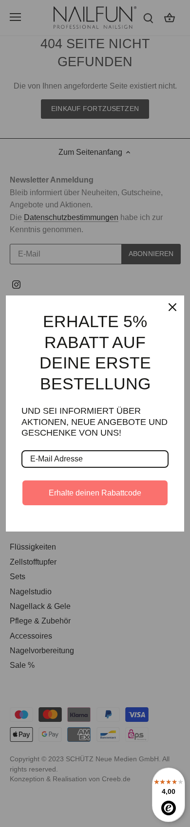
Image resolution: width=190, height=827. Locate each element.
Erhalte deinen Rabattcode (95, 493)
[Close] (172, 307)
